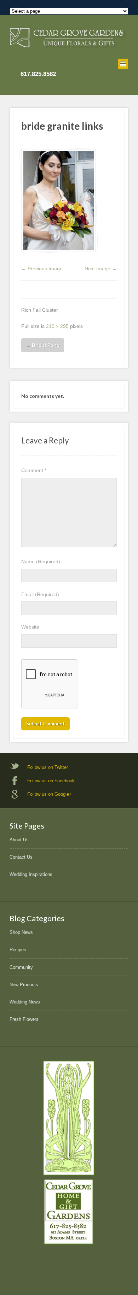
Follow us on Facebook (51, 780)
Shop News (21, 932)
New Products (24, 984)
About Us (19, 839)
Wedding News (25, 1002)
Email (40, 594)
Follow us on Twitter (47, 767)
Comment (33, 470)
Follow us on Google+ (49, 794)
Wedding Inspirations (31, 874)
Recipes (18, 949)
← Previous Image (42, 268)
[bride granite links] (58, 200)
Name (40, 561)
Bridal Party (42, 345)
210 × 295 (57, 326)
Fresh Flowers (24, 1019)
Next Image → (101, 268)
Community (21, 967)
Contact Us (21, 857)
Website (30, 627)
